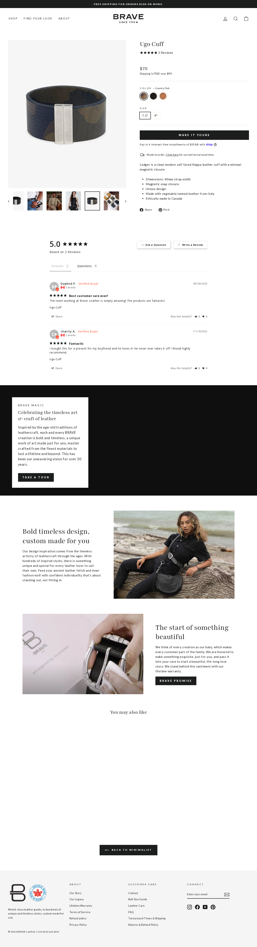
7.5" (145, 115)
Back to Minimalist (131, 849)
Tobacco (163, 96)
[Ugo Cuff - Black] (16, 811)
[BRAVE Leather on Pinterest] (213, 907)
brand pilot (52, 931)
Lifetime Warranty (80, 905)
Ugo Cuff (55, 307)
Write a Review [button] (192, 245)
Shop (13, 18)
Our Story (75, 893)
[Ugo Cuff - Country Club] (11, 811)
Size (143, 108)
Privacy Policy (78, 924)
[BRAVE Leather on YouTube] (205, 907)
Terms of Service (80, 912)
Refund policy (78, 918)
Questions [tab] (84, 266)
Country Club (144, 96)
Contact (133, 893)
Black (153, 96)
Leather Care (136, 905)
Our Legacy (76, 899)
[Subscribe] (226, 894)
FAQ (131, 912)
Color (154, 88)
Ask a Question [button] (155, 245)
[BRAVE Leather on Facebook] (197, 907)
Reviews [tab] (57, 266)
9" (156, 115)
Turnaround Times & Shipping (147, 918)
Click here (172, 154)
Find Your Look (38, 18)
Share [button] (59, 316)
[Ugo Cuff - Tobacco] (21, 811)
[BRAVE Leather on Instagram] (189, 907)
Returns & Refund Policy (143, 924)
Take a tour (36, 477)
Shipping (145, 73)
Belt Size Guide (137, 899)
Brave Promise (176, 680)
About (64, 18)
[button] (197, 316)
